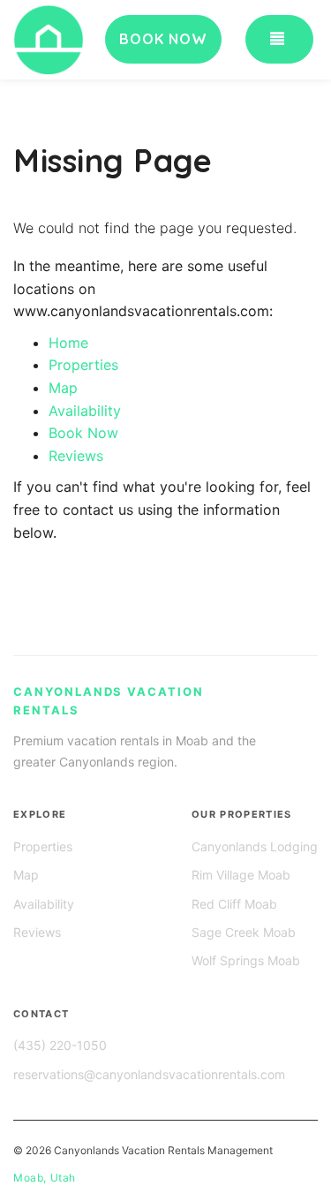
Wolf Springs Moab (246, 960)
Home (68, 342)
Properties (83, 365)
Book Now (83, 433)
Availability (85, 410)
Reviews (76, 456)
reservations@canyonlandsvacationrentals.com (149, 1074)
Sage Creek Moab (244, 932)
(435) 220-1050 (60, 1045)
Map (63, 388)
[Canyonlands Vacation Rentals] (70, 39)
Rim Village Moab (241, 874)
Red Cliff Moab (234, 903)
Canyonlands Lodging (255, 846)
